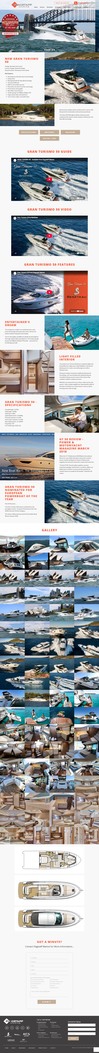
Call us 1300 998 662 (43, 1020)
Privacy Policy (43, 1048)
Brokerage (58, 7)
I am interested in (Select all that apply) (40, 977)
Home (6, 1048)
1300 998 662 (83, 3)
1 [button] (45, 50)
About (36, 7)
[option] (49, 26)
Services (42, 7)
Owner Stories (77, 7)
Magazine (70, 132)
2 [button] (46, 50)
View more (12, 544)
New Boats (50, 7)
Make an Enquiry (62, 3)
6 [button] (52, 50)
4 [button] (49, 50)
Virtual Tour (49, 138)
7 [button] (54, 50)
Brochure (49, 132)
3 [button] (48, 50)
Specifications (28, 132)
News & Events (67, 7)
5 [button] (51, 50)
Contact (85, 7)
